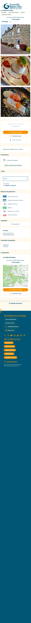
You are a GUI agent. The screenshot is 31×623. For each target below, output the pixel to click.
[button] (10, 21)
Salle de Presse (9, 346)
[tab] (14, 179)
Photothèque (9, 353)
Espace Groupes (9, 350)
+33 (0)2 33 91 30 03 (13, 326)
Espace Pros (8, 342)
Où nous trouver (9, 323)
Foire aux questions (10, 319)
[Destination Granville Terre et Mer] (13, 6)
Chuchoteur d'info (10, 357)
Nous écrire (11, 330)
